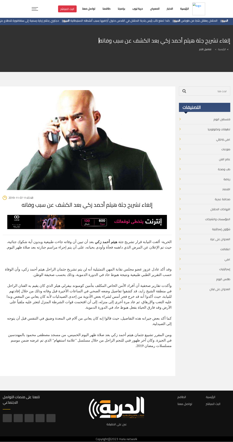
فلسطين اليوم (222, 119)
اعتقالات (225, 249)
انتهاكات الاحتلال (220, 209)
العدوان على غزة (220, 239)
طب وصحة (224, 169)
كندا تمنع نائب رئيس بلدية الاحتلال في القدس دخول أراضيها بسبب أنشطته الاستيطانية (127, 20)
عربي (227, 259)
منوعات (225, 149)
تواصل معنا (184, 404)
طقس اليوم (223, 279)
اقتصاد (226, 189)
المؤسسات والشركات (217, 219)
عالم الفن (224, 159)
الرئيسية (220, 49)
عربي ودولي (223, 139)
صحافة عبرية (222, 199)
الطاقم (181, 397)
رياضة (227, 179)
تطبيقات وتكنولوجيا (219, 129)
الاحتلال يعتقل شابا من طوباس (207, 20)
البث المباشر (67, 9)
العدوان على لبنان (220, 289)
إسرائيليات (224, 269)
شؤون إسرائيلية (221, 229)
